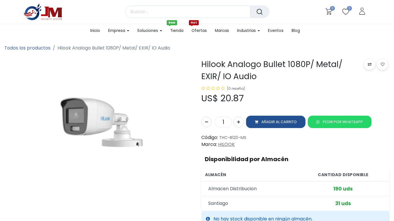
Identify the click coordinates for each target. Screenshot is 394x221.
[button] (275, 122)
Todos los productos (27, 48)
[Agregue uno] (238, 122)
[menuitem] (97, 31)
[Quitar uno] (206, 122)
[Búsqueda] (259, 12)
